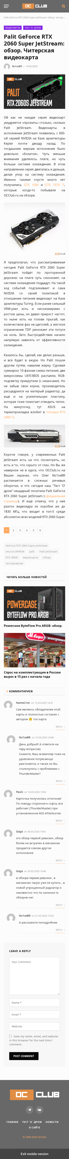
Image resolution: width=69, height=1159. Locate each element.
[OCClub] (34, 6)
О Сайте (34, 1127)
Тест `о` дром (33, 27)
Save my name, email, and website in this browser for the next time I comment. (33, 1040)
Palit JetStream (48, 551)
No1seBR (17, 66)
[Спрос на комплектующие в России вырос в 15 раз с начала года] (34, 650)
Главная (12, 1122)
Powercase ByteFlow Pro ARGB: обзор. (33, 626)
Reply (59, 726)
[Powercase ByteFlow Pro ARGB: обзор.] (34, 603)
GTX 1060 (31, 185)
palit (32, 551)
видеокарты (30, 557)
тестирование (14, 563)
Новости (52, 1122)
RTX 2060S (12, 557)
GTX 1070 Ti (54, 185)
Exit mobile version (34, 1154)
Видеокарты (12, 27)
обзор (47, 557)
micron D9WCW (15, 551)
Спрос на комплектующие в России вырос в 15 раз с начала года (32, 674)
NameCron (23, 703)
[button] (6, 6)
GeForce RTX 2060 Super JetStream (27, 545)
